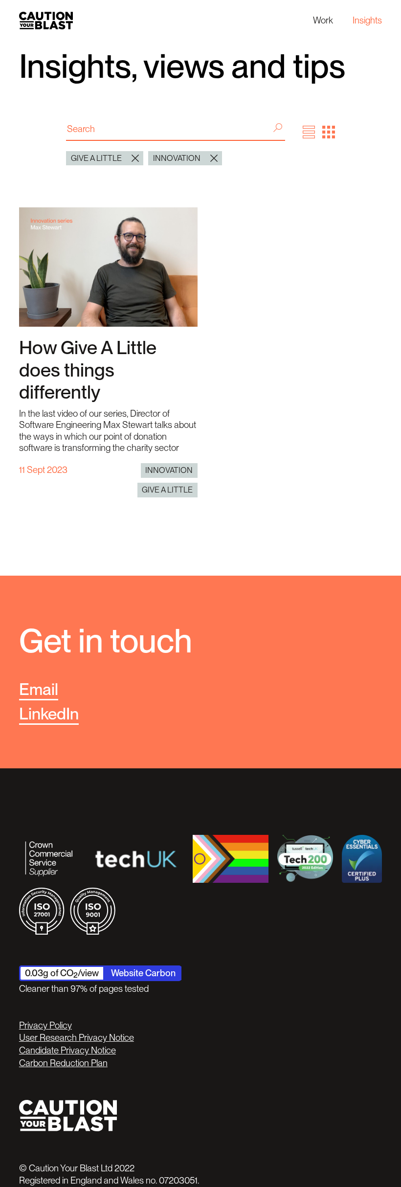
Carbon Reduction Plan (63, 1063)
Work (323, 20)
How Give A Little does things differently (87, 369)
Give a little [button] (96, 158)
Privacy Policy (45, 1025)
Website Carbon (143, 973)
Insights (367, 20)
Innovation (169, 470)
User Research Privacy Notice (76, 1037)
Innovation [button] (176, 158)
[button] (309, 132)
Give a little (167, 489)
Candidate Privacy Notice (67, 1050)
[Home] (46, 20)
